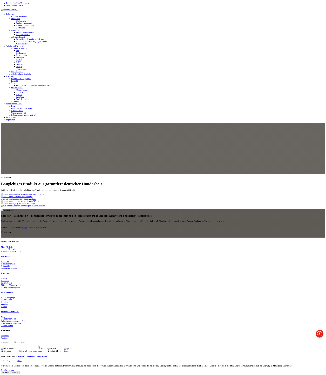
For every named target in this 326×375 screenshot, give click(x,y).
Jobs (13, 83)
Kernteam (20, 97)
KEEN (19, 60)
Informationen (17, 88)
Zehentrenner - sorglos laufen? (23, 115)
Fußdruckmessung (23, 35)
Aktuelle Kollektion (19, 48)
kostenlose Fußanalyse (25, 32)
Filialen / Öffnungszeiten (21, 78)
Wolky (19, 67)
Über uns (9, 76)
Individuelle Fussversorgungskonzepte (31, 41)
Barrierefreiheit (42, 356)
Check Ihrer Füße (23, 44)
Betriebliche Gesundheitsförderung (30, 39)
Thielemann (21, 69)
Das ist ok (14, 373)
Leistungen (10, 14)
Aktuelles (15, 101)
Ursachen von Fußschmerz (22, 108)
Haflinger (20, 57)
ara (17, 51)
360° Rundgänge (23, 99)
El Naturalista (21, 55)
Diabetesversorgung (24, 23)
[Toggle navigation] (17, 10)
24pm (20, 361)
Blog (13, 106)
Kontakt (14, 81)
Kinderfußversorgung (25, 25)
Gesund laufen (17, 111)
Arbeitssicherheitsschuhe (21, 74)
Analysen (15, 30)
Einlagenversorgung (19, 16)
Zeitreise (19, 92)
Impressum (10, 120)
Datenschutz (11, 117)
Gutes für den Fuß (18, 113)
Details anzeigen (7, 370)
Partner (19, 94)
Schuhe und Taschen (14, 46)
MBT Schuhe (17, 72)
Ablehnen (5, 373)
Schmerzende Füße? (14, 104)
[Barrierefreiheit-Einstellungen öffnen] (319, 334)
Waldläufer (20, 64)
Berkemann (21, 53)
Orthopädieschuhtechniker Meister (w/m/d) (33, 85)
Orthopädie (15, 19)
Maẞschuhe (21, 21)
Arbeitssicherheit (18, 37)
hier (25, 228)
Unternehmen (21, 90)
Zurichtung (20, 28)
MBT (18, 62)
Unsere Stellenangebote (10, 287)
